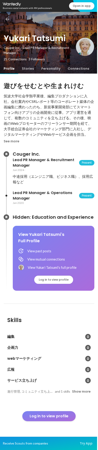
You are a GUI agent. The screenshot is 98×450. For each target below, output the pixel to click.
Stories (28, 68)
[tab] (9, 68)
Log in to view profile (54, 280)
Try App (86, 443)
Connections (78, 68)
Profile (9, 68)
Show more (81, 391)
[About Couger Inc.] (6, 154)
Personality (50, 68)
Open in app (82, 6)
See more (11, 141)
